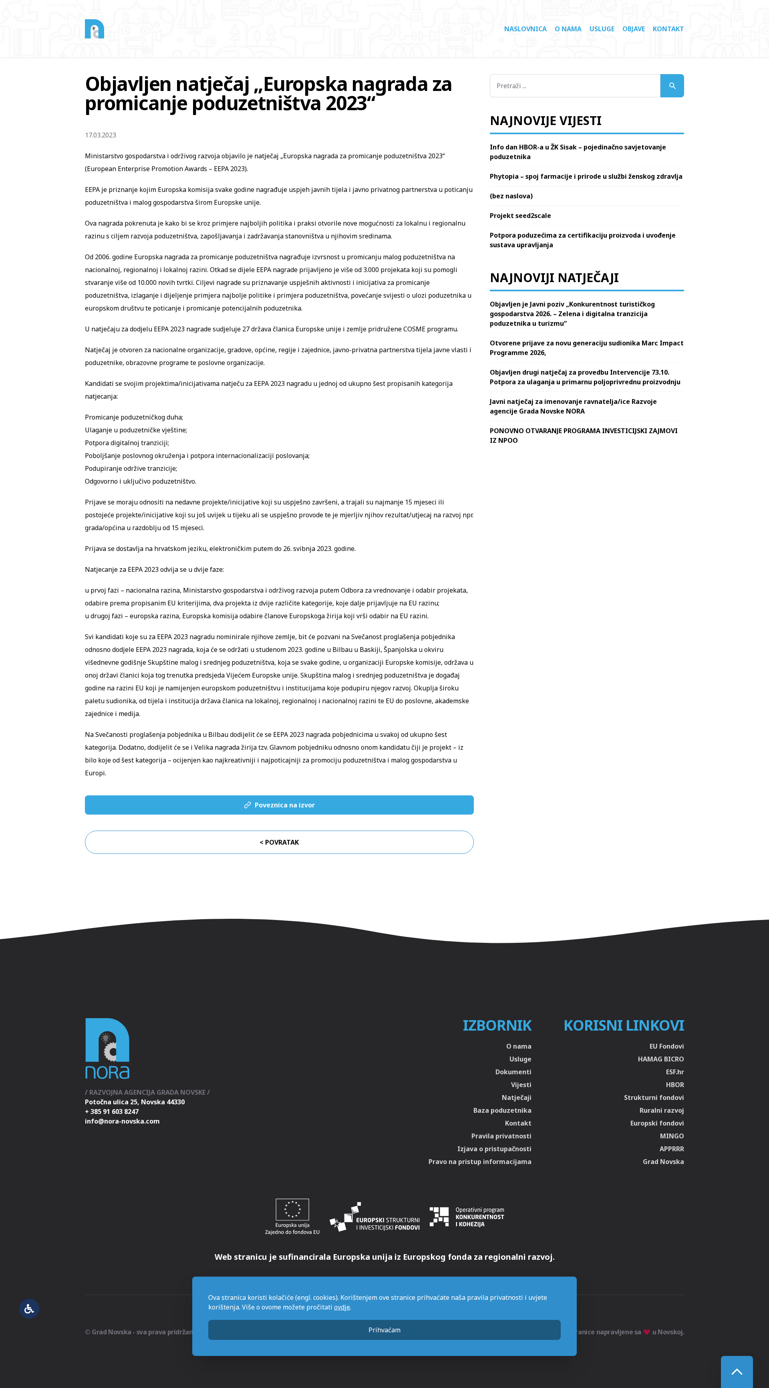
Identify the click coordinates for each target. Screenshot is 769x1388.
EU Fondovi (667, 1046)
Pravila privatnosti (501, 1136)
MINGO (672, 1136)
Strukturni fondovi (654, 1097)
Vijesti (521, 1084)
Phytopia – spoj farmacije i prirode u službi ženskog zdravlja (586, 176)
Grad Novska (663, 1161)
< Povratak (279, 842)
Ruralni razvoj (662, 1110)
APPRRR (672, 1148)
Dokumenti (513, 1071)
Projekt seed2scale (520, 215)
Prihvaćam (384, 1329)
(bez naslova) (511, 196)
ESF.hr (675, 1071)
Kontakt (668, 28)
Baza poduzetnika (502, 1110)
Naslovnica (525, 28)
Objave (633, 28)
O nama (568, 28)
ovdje (342, 1307)
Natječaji (516, 1097)
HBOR (675, 1084)
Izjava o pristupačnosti (494, 1148)
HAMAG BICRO (661, 1059)
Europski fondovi (657, 1123)
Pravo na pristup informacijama (480, 1161)
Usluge (602, 28)
